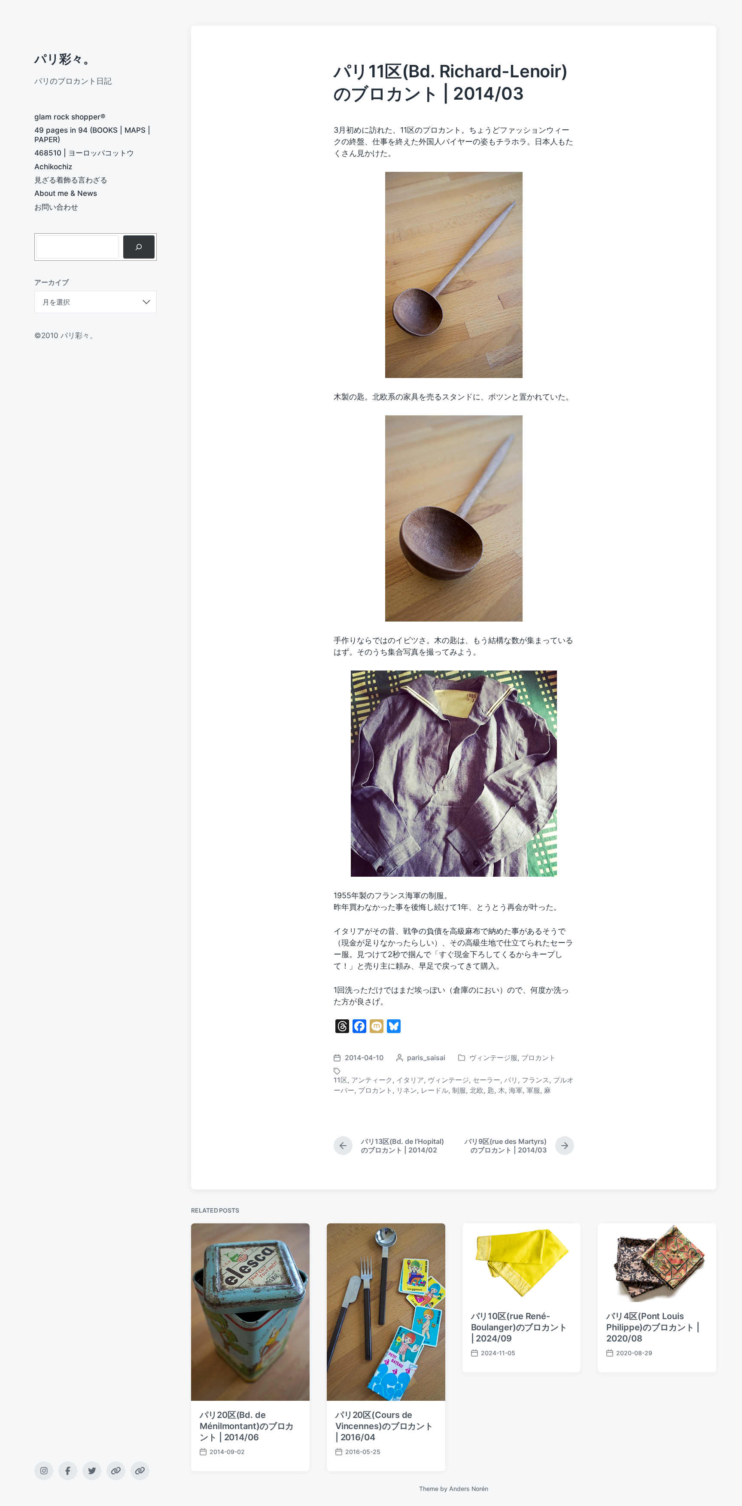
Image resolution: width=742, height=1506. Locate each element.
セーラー (486, 1080)
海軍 (516, 1090)
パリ (511, 1080)
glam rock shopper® (69, 117)
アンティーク (371, 1080)
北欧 (477, 1090)
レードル (434, 1090)
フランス (535, 1080)
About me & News (65, 193)
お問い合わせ (56, 207)
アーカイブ (51, 282)
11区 (340, 1080)
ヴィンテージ (448, 1080)
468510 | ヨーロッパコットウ (84, 153)
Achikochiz (53, 166)
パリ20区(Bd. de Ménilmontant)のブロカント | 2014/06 (247, 1426)
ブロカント (538, 1057)
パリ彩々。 (64, 59)
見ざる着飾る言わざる (70, 180)
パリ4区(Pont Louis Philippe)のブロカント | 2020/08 (652, 1327)
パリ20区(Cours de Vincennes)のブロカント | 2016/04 (384, 1426)
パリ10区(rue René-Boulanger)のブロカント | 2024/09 (519, 1327)
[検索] (139, 247)
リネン (406, 1090)
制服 (459, 1090)
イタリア (410, 1080)
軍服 (533, 1090)
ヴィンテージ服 (493, 1057)
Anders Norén (468, 1488)
